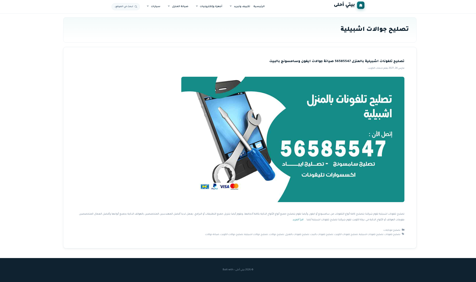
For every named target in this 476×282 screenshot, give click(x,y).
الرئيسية (259, 6)
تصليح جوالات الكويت (231, 234)
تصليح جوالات (276, 234)
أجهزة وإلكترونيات (211, 6)
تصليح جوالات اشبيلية (256, 234)
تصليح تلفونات (392, 234)
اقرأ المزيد (297, 219)
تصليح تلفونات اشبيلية (371, 234)
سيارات (155, 6)
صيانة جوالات (212, 234)
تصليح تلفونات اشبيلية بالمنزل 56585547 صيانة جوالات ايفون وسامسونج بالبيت (336, 61)
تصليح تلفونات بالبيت (321, 234)
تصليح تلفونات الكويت (346, 234)
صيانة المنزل (180, 6)
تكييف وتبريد (242, 6)
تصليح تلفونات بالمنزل (297, 234)
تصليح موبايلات (391, 230)
